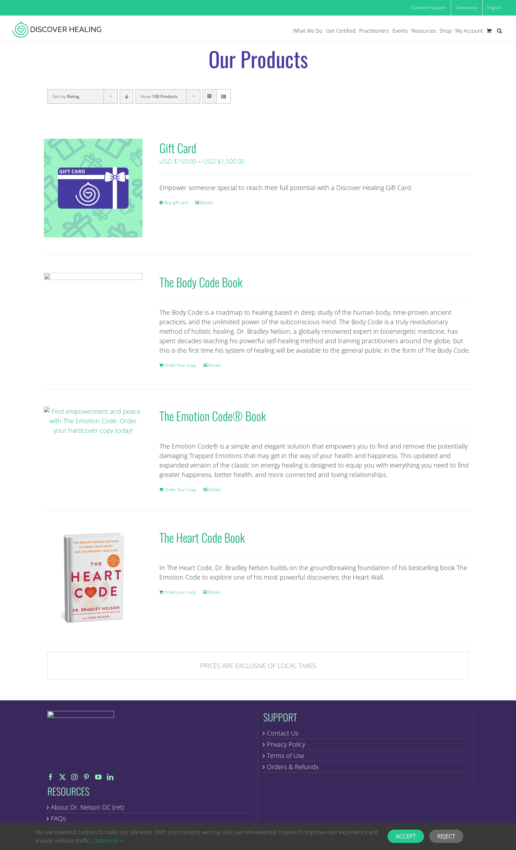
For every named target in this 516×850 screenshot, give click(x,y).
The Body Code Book (201, 282)
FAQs (58, 818)
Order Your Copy (180, 365)
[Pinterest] (86, 777)
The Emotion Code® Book (212, 416)
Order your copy (180, 592)
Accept (406, 836)
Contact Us (282, 733)
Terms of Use (285, 755)
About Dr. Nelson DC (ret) (87, 807)
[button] (499, 30)
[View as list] (223, 96)
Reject (446, 836)
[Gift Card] (93, 188)
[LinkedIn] (110, 777)
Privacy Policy (286, 744)
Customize (106, 840)
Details (206, 202)
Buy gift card (176, 202)
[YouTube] (98, 777)
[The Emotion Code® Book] (93, 421)
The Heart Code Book (202, 537)
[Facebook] (50, 777)
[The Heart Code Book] (93, 577)
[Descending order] (126, 96)
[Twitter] (62, 777)
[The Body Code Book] (93, 322)
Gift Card (177, 148)
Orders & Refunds (292, 767)
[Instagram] (74, 777)
